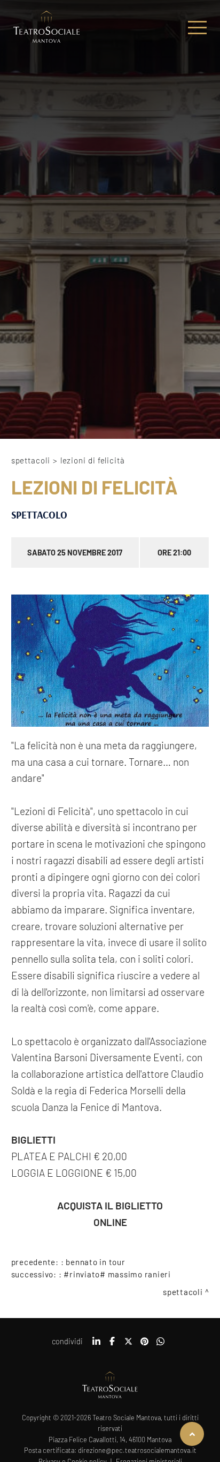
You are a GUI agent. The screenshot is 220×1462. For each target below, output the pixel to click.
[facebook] (112, 1345)
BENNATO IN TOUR (95, 1262)
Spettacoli (30, 460)
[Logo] (46, 27)
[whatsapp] (160, 1345)
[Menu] (197, 27)
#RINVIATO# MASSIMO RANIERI (117, 1274)
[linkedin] (96, 1345)
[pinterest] (144, 1345)
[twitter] (128, 1345)
